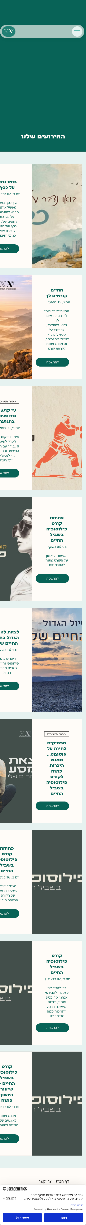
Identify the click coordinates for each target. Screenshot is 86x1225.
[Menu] (77, 31)
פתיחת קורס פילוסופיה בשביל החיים (56, 529)
